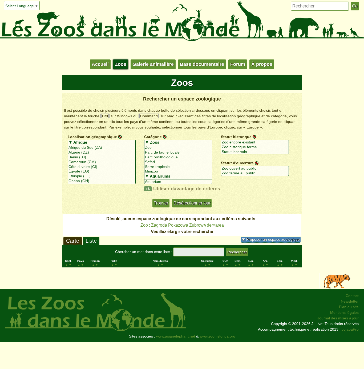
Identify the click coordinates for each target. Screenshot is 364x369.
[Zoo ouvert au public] (255, 168)
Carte (72, 241)
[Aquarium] (178, 181)
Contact (352, 296)
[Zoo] (178, 147)
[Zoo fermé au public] (255, 173)
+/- (147, 188)
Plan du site (349, 307)
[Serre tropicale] (178, 167)
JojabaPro (350, 329)
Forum (237, 64)
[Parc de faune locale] (178, 152)
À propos (261, 64)
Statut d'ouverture (237, 163)
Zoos (120, 64)
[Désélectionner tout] (120, 136)
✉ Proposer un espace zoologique (271, 239)
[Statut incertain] (255, 152)
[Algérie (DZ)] (101, 152)
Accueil (100, 64)
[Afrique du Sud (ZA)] (101, 147)
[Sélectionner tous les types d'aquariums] (178, 176)
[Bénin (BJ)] (101, 157)
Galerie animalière (153, 64)
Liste (91, 241)
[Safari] (178, 162)
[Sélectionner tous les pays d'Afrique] (101, 142)
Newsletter (350, 301)
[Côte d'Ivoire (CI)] (101, 167)
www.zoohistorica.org (217, 336)
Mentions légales (344, 312)
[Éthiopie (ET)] (101, 176)
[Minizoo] (178, 171)
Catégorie (153, 137)
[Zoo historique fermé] (255, 147)
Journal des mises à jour (338, 318)
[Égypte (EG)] (101, 171)
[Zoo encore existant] (255, 142)
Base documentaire (202, 64)
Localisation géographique (92, 137)
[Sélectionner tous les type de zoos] (178, 142)
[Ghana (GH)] (101, 181)
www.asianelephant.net (175, 336)
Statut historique (236, 137)
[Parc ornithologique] (178, 157)
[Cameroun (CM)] (101, 162)
